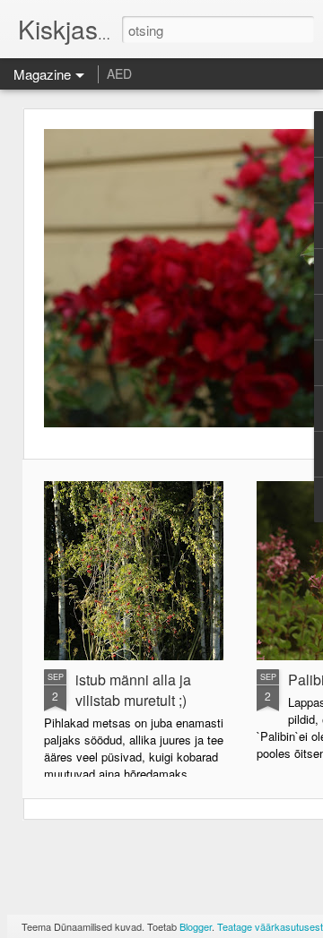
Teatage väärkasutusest (270, 926)
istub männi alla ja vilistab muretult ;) (133, 689)
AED (119, 73)
